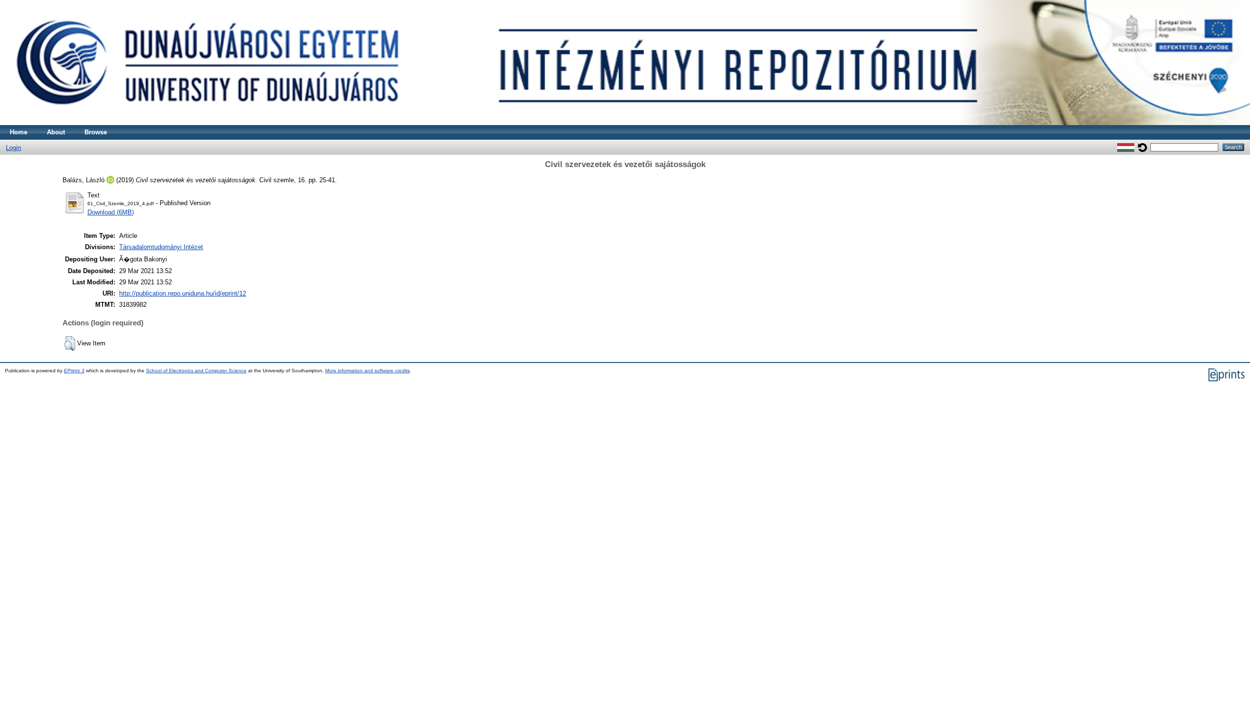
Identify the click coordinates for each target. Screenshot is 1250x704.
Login (13, 147)
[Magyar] (1125, 146)
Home (18, 132)
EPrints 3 (74, 370)
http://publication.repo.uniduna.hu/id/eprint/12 (182, 293)
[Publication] (625, 123)
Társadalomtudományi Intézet (161, 247)
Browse (95, 132)
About (56, 132)
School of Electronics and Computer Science (196, 370)
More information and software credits (367, 370)
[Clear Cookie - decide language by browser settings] (1142, 146)
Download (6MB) (110, 212)
